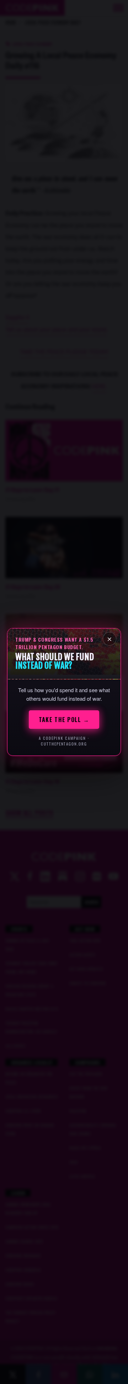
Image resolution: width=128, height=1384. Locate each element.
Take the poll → (64, 719)
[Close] (109, 639)
